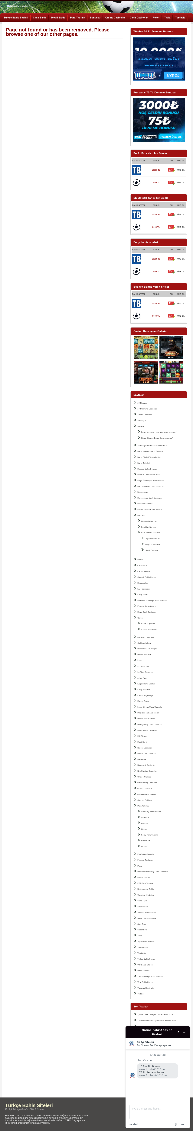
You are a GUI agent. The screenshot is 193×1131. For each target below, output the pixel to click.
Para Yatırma (77, 17)
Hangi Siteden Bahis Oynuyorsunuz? (157, 438)
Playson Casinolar (145, 860)
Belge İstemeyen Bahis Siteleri (150, 481)
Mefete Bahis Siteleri (146, 719)
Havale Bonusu (144, 655)
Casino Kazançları (149, 630)
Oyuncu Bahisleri (144, 800)
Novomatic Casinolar (146, 765)
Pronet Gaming (144, 877)
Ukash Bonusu (151, 550)
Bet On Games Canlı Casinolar (150, 486)
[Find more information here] (158, 1077)
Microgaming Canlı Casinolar (149, 724)
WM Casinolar (143, 971)
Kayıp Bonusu (143, 690)
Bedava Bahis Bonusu (147, 469)
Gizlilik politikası (144, 643)
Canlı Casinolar (139, 17)
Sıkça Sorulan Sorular (146, 918)
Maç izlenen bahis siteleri (148, 713)
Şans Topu (142, 901)
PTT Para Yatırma (145, 883)
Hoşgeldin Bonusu (149, 521)
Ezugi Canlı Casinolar (146, 612)
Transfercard (142, 947)
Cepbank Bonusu (152, 539)
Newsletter (141, 759)
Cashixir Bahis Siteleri (146, 577)
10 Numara (142, 403)
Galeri (139, 618)
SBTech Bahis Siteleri (146, 912)
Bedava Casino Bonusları (148, 475)
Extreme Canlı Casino (146, 606)
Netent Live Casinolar (146, 753)
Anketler (141, 426)
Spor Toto (141, 924)
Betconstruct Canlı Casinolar (149, 498)
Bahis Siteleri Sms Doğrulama (150, 451)
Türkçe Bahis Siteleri (16, 17)
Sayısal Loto (142, 907)
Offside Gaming (144, 777)
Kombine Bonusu (148, 527)
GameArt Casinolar (145, 637)
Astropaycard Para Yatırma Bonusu (152, 445)
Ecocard (144, 823)
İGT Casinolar (143, 666)
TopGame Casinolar (146, 941)
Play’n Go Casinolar (146, 854)
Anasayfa (141, 420)
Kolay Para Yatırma (149, 835)
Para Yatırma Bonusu (150, 533)
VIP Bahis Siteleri (144, 965)
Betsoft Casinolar (144, 504)
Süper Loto (142, 930)
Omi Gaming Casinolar (147, 783)
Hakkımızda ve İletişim (147, 649)
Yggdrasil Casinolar (145, 988)
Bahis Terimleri (143, 463)
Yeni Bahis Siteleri (145, 982)
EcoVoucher (142, 583)
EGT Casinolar (143, 589)
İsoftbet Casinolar (145, 672)
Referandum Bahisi (145, 889)
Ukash (144, 846)
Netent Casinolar (144, 748)
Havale (144, 829)
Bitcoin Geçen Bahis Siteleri (149, 510)
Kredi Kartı (145, 841)
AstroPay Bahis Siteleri (151, 812)
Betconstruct (142, 492)
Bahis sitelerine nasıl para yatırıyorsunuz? (159, 432)
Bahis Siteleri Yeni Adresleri (149, 457)
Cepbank (145, 817)
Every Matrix (142, 595)
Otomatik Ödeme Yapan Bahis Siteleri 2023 (157, 1021)
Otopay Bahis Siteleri (146, 794)
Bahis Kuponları (148, 624)
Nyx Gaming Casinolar (147, 771)
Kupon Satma (143, 701)
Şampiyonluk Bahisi (145, 895)
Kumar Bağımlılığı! (145, 695)
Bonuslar (95, 17)
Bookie (140, 560)
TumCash (141, 953)
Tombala (180, 17)
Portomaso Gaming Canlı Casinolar (152, 872)
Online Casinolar (115, 17)
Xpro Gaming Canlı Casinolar (150, 976)
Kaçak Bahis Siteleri (146, 684)
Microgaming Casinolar (147, 730)
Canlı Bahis (39, 17)
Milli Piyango (142, 736)
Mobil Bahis (58, 17)
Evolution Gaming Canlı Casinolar (152, 600)
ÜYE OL (181, 170)
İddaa (139, 660)
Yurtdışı (140, 994)
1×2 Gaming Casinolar (147, 409)
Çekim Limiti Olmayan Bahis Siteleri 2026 (155, 1015)
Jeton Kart (141, 678)
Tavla (167, 17)
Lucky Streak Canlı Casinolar (149, 707)
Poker (156, 17)
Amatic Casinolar (144, 415)
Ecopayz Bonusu (152, 544)
